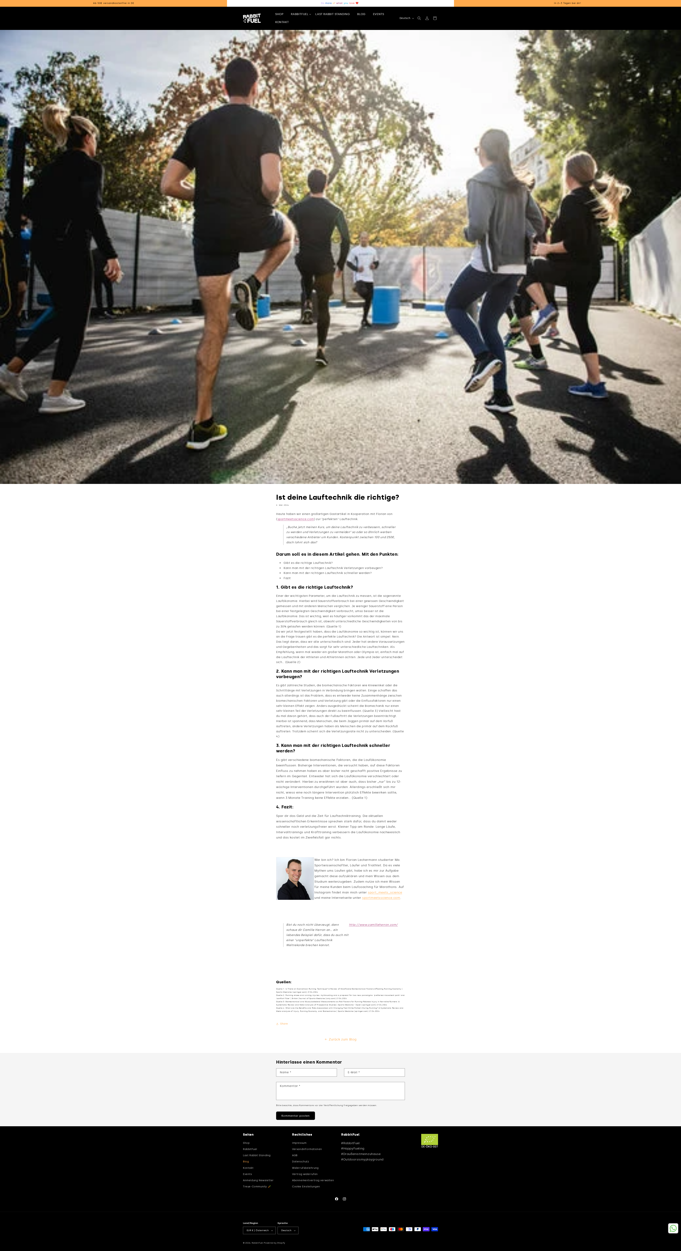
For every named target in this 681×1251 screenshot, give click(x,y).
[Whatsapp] (673, 1228)
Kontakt (248, 1167)
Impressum (299, 1143)
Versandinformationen (307, 1149)
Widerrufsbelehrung (305, 1167)
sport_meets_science (385, 892)
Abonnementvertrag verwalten (313, 1180)
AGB (295, 1155)
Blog (246, 1161)
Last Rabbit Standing (257, 1155)
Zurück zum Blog (343, 1039)
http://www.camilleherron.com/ (373, 924)
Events (247, 1174)
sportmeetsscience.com (296, 519)
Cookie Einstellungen (306, 1186)
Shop (246, 1143)
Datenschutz (300, 1161)
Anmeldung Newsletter (258, 1180)
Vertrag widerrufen (305, 1174)
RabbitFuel (250, 1149)
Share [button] (284, 1023)
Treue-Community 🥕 (257, 1186)
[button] (301, 14)
